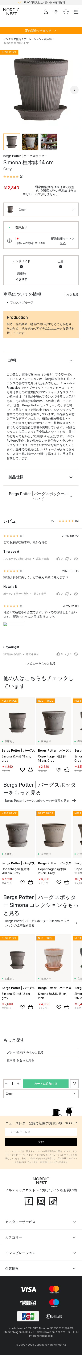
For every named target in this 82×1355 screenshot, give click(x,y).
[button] (13, 177)
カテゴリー (13, 1237)
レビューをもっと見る (41, 663)
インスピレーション (20, 1253)
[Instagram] (41, 1200)
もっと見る (71, 294)
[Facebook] (29, 1200)
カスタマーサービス (20, 1222)
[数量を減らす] (6, 1083)
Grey (9, 1093)
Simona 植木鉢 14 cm (16, 42)
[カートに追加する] (30, 769)
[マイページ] (46, 12)
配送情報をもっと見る (63, 241)
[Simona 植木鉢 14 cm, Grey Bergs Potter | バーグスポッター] (41, 89)
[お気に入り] (56, 12)
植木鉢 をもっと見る (20, 1060)
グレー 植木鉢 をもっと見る (25, 1052)
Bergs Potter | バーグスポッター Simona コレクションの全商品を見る (37, 923)
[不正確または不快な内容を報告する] (76, 558)
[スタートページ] (11, 11)
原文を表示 (42, 558)
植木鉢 (48, 39)
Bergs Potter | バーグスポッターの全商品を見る (37, 800)
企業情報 (12, 1268)
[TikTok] (53, 1200)
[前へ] (7, 90)
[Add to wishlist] (22, 770)
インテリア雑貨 (12, 39)
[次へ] (74, 90)
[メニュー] (76, 12)
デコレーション (32, 39)
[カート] (66, 12)
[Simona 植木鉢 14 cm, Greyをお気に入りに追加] (74, 1083)
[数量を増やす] (18, 1083)
